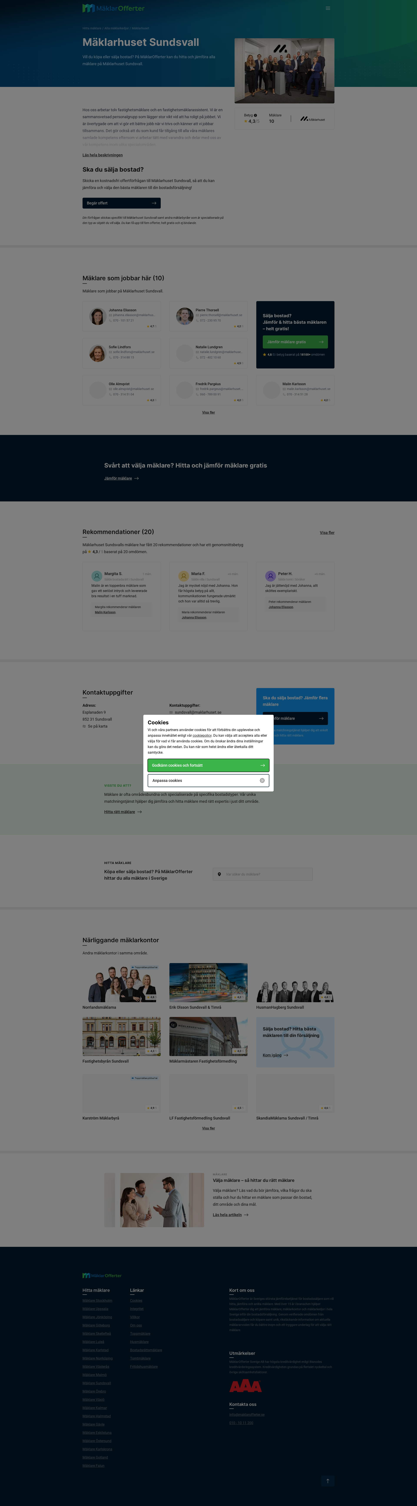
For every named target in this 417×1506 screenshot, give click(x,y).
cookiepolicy (202, 735)
